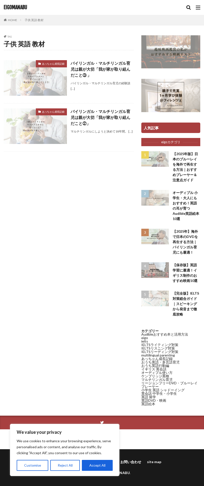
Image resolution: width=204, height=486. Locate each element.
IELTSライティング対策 (159, 345)
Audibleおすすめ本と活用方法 (164, 334)
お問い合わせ (130, 462)
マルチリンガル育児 (157, 379)
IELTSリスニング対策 (158, 348)
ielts (144, 341)
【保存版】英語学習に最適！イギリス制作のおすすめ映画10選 (185, 273)
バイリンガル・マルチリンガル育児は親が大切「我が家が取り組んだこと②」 (100, 117)
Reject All (65, 465)
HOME (12, 20)
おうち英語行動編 (155, 365)
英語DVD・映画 (153, 400)
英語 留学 (148, 397)
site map (154, 462)
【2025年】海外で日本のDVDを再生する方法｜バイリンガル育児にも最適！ (185, 241)
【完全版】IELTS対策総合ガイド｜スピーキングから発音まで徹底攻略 (186, 303)
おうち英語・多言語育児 (160, 362)
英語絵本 (148, 404)
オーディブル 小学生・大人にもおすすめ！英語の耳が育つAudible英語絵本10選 (186, 205)
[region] (64, 450)
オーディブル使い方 (157, 372)
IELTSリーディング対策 (159, 352)
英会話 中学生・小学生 (159, 393)
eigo (144, 338)
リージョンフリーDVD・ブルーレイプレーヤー (169, 385)
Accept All (97, 465)
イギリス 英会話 (153, 369)
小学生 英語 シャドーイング (163, 390)
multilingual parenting (158, 355)
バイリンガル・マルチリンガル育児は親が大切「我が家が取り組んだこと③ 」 (100, 69)
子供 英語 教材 (34, 20)
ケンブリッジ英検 (155, 376)
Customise (32, 465)
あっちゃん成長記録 (53, 63)
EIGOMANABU (15, 7)
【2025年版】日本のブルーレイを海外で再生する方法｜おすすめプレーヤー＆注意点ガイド (185, 167)
